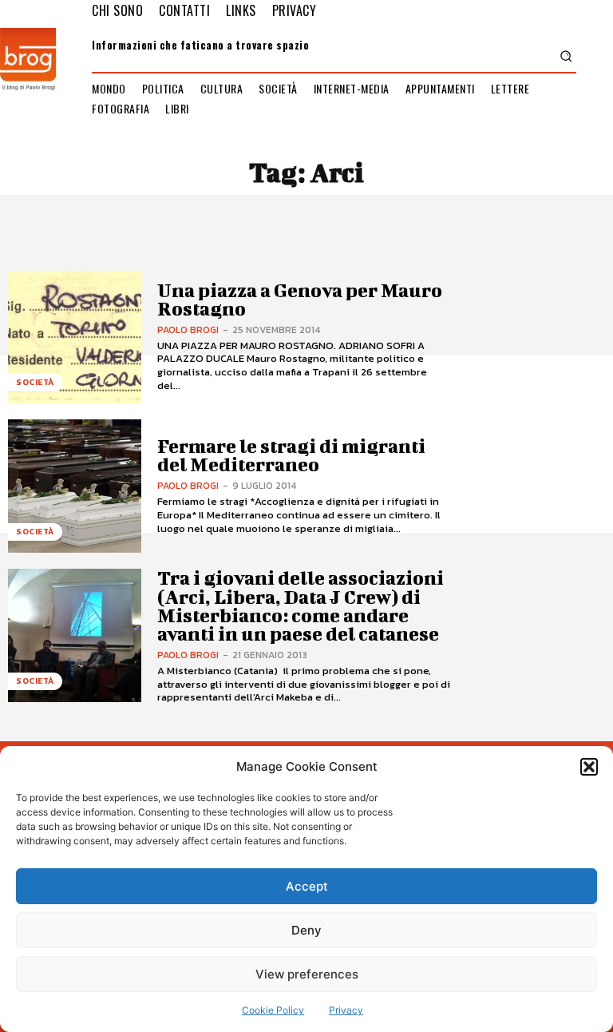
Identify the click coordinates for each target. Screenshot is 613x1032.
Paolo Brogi (188, 330)
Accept (307, 886)
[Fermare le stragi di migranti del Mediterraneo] (74, 486)
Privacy (346, 1010)
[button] (589, 767)
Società (35, 382)
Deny (306, 930)
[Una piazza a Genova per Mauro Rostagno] (74, 337)
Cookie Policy (273, 1010)
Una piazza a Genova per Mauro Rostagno (299, 299)
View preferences (306, 974)
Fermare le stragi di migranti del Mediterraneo (291, 455)
